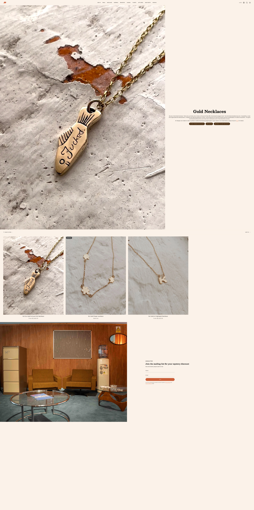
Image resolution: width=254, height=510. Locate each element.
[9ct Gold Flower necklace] (96, 275)
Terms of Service (149, 383)
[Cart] (249, 3)
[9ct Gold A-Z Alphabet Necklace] (158, 275)
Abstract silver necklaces (222, 123)
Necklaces (209, 123)
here (237, 120)
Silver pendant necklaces (197, 123)
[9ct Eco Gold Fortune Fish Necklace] (33, 275)
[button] (104, 2)
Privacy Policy (167, 382)
